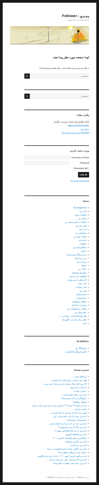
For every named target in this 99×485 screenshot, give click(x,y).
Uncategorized (79, 208)
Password (84, 163)
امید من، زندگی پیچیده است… (73, 395)
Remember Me (80, 168)
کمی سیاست (80, 287)
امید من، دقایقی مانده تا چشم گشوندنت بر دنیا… (65, 449)
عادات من (82, 269)
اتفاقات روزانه (80, 215)
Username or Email (80, 157)
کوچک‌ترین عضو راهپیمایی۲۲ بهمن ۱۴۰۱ (69, 438)
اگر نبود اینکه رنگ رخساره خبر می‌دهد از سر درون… (64, 384)
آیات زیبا (83, 211)
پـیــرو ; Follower (75, 16)
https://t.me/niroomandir (78, 125)
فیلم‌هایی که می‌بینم (78, 276)
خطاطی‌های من (79, 247)
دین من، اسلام (80, 258)
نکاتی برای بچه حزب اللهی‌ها (74, 320)
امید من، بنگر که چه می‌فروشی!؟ (72, 427)
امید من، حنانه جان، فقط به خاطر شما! (69, 463)
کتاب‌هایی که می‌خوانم (77, 280)
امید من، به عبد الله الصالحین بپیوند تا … (69, 431)
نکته (84, 323)
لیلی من (83, 291)
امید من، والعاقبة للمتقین (75, 434)
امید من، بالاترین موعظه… (75, 442)
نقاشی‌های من (80, 312)
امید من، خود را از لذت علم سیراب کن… (69, 416)
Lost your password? (79, 181)
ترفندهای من (81, 233)
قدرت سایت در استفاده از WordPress (61, 477)
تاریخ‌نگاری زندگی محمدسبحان (73, 398)
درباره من (85, 129)
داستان (83, 251)
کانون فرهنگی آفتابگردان (75, 352)
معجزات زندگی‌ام (79, 305)
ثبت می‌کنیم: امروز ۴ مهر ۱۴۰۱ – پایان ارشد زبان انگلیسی (61, 456)
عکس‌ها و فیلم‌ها (79, 273)
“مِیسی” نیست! (80, 391)
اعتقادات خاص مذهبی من (75, 222)
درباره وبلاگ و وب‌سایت (76, 255)
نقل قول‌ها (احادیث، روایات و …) (72, 316)
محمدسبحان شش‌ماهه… (75, 420)
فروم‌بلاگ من (80, 348)
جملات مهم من (80, 236)
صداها (83, 265)
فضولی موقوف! (79, 402)
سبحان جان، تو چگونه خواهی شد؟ (72, 452)
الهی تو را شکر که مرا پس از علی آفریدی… (68, 413)
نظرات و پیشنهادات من (76, 309)
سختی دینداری (80, 409)
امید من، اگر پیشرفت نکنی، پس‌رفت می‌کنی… (66, 460)
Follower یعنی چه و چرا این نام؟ (75, 133)
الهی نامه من (81, 226)
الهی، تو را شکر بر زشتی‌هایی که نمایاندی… (68, 380)
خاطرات (82, 244)
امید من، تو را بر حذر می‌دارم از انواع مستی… (67, 423)
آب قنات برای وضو (78, 387)
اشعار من (82, 218)
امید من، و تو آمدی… (77, 445)
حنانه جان (82, 240)
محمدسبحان (81, 294)
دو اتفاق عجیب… (79, 377)
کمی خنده (82, 283)
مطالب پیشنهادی (79, 301)
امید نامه (82, 229)
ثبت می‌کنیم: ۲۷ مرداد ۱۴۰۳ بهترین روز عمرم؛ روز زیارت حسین (59, 405)
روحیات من (81, 262)
